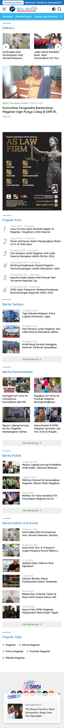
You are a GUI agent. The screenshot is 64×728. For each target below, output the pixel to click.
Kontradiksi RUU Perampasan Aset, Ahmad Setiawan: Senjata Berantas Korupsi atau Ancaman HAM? (16, 55)
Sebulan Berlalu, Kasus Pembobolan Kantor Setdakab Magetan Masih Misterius (39, 580)
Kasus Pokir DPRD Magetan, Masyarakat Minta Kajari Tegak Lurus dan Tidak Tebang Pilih (40, 611)
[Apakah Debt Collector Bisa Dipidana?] (11, 565)
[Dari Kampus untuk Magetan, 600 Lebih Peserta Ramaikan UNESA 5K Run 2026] (11, 331)
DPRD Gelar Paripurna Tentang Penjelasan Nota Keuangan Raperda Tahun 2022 (34, 291)
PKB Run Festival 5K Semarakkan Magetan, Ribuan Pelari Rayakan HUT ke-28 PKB (41, 482)
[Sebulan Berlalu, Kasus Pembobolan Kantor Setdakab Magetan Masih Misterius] (11, 581)
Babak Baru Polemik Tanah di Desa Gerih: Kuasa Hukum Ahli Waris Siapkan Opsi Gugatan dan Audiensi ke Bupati (41, 596)
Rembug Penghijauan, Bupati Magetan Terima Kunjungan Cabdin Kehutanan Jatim (35, 267)
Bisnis (6, 103)
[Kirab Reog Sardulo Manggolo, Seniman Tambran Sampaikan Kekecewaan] (11, 346)
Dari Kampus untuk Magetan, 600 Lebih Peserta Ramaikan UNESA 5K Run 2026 (32, 255)
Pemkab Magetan (40, 651)
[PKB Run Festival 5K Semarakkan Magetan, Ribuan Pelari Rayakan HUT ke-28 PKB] (11, 482)
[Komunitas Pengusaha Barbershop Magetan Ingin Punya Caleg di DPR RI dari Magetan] (32, 82)
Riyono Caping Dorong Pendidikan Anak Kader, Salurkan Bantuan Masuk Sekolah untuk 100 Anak (41, 466)
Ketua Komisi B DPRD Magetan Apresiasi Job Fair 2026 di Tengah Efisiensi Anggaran (47, 428)
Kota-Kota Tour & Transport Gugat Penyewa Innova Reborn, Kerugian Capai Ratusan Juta (40, 549)
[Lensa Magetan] (23, 9)
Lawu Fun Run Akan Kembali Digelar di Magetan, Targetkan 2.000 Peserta (32, 230)
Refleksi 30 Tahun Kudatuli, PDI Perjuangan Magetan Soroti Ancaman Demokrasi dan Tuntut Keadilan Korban (40, 497)
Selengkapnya (30, 359)
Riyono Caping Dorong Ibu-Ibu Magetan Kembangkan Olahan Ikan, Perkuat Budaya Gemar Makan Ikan (16, 428)
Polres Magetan (14, 651)
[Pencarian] (59, 9)
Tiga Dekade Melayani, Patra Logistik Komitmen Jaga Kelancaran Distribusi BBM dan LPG (39, 315)
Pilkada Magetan (15, 657)
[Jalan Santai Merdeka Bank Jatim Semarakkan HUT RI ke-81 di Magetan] (48, 41)
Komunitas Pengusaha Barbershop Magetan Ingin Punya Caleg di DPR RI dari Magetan (29, 112)
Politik (24, 103)
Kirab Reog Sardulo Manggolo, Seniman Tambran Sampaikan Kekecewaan (39, 346)
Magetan (7, 116)
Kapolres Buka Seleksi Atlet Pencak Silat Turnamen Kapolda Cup (32, 279)
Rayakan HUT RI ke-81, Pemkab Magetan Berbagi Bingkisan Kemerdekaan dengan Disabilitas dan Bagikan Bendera (47, 399)
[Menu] (5, 9)
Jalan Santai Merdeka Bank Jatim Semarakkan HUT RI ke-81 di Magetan (47, 55)
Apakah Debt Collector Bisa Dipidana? (37, 565)
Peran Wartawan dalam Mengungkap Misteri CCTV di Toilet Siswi (35, 243)
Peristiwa (15, 103)
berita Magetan (31, 644)
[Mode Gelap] (54, 9)
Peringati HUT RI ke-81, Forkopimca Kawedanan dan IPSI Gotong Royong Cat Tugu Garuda (15, 399)
